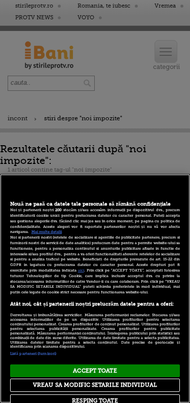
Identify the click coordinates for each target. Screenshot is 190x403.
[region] (95, 288)
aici (81, 270)
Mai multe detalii (46, 232)
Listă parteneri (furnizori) (33, 354)
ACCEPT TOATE (95, 370)
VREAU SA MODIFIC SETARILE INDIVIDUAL (95, 385)
